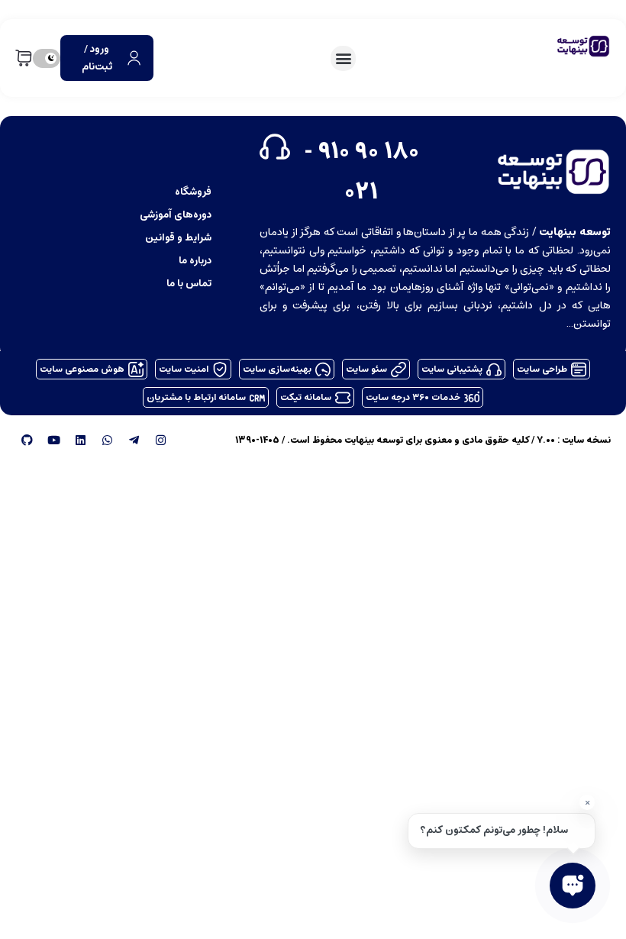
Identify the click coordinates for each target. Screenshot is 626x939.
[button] (343, 58)
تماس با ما (188, 283)
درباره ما (195, 260)
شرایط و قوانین (178, 237)
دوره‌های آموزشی (175, 214)
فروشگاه (193, 191)
